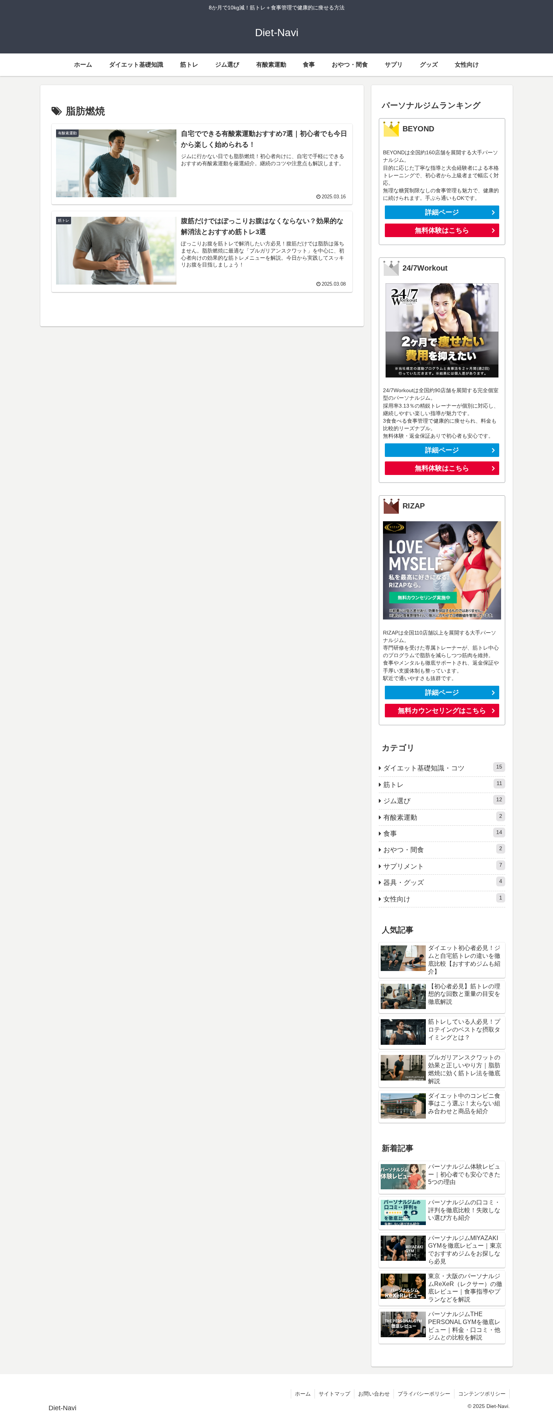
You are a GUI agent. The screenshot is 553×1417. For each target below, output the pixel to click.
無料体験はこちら (442, 230)
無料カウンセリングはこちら (442, 710)
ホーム (303, 1394)
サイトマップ (334, 1394)
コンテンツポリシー (482, 1394)
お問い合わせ (374, 1394)
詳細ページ (442, 212)
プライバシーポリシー (424, 1394)
